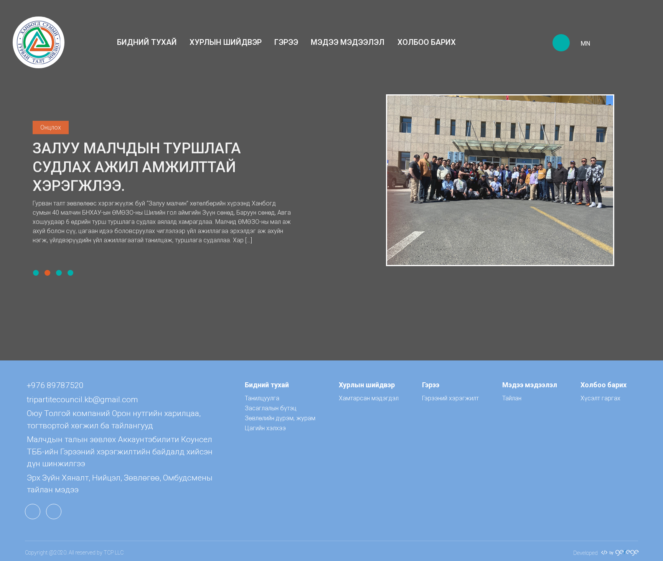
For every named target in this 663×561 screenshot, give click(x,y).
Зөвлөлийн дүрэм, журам (280, 418)
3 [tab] (59, 273)
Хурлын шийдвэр (226, 42)
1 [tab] (36, 273)
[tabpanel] (331, 180)
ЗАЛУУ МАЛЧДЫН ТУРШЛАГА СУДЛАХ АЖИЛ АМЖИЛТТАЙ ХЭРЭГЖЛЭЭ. (137, 167)
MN (585, 43)
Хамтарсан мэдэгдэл (369, 398)
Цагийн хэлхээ (265, 428)
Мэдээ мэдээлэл (347, 42)
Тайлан (511, 398)
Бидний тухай (147, 42)
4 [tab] (70, 273)
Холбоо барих (426, 42)
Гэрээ (286, 42)
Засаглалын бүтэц (271, 408)
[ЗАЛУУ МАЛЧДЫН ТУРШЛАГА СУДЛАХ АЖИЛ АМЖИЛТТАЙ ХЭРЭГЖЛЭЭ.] (500, 180)
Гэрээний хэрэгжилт (450, 398)
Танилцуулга (262, 398)
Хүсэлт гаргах (600, 398)
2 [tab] (47, 273)
